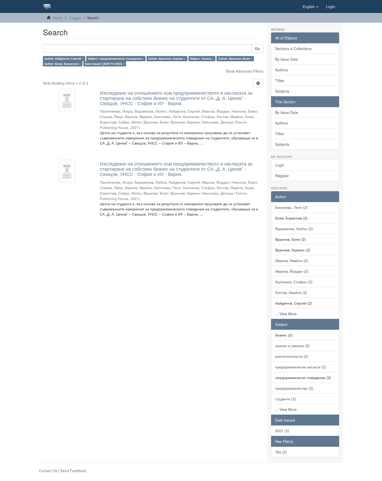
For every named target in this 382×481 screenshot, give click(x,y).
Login (279, 165)
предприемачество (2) (294, 388)
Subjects (282, 91)
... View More (286, 313)
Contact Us (48, 470)
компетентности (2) (291, 356)
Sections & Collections (293, 48)
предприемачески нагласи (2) (300, 366)
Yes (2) (281, 452)
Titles (279, 80)
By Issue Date (286, 59)
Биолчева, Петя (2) (291, 207)
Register (282, 175)
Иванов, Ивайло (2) (291, 260)
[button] (310, 6)
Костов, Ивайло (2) (291, 292)
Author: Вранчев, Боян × (235, 58)
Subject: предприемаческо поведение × (116, 58)
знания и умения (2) (292, 345)
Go (257, 48)
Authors (281, 69)
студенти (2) (285, 398)
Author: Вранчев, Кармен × (167, 58)
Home (57, 17)
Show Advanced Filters (244, 71)
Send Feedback (73, 470)
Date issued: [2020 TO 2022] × (104, 64)
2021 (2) (282, 430)
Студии (75, 17)
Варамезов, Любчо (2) (294, 228)
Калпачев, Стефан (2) (294, 281)
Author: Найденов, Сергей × (63, 58)
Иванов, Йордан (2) (291, 271)
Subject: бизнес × (202, 58)
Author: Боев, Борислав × (62, 64)
